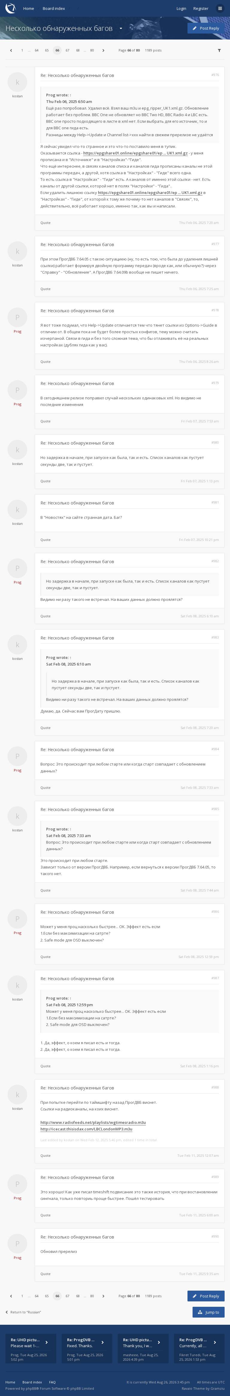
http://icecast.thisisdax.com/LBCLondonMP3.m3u (86, 1129)
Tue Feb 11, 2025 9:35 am (199, 1273)
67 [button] (67, 50)
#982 (215, 561)
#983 (215, 637)
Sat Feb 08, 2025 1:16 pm (199, 1066)
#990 (215, 1236)
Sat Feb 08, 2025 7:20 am (200, 727)
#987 (215, 978)
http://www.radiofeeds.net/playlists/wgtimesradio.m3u (93, 1122)
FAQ (52, 1382)
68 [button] (78, 50)
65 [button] (47, 50)
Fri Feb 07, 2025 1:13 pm (200, 481)
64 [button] (36, 50)
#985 (215, 809)
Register (200, 8)
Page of (129, 50)
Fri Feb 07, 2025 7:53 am (200, 421)
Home (28, 8)
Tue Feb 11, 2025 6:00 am (199, 1215)
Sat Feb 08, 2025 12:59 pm (198, 956)
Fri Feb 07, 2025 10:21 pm (199, 539)
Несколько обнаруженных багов (59, 28)
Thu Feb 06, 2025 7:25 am (199, 289)
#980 (215, 442)
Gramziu (218, 1388)
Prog (50, 95)
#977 (215, 244)
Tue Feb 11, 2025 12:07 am (198, 1155)
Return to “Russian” (25, 1312)
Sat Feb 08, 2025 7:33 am (200, 787)
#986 (215, 911)
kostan (17, 96)
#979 (215, 383)
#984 (215, 749)
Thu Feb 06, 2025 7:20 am (199, 222)
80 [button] (92, 50)
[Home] (10, 8)
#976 (215, 74)
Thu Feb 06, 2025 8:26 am (199, 361)
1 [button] (22, 50)
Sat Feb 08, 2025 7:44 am (200, 890)
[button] (10, 50)
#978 (215, 310)
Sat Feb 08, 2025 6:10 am (200, 616)
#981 (215, 502)
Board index (54, 8)
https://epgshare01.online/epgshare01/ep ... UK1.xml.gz (135, 153)
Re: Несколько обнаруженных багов (77, 75)
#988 (215, 1087)
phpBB (31, 1388)
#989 (215, 1176)
